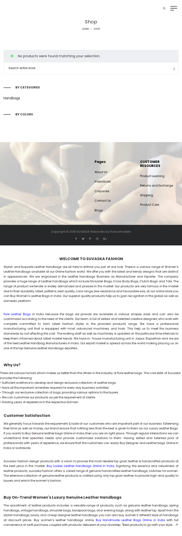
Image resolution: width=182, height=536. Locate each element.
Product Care (149, 205)
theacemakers (120, 232)
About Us (101, 172)
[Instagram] (97, 239)
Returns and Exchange (156, 185)
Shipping (146, 195)
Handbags (12, 98)
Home (85, 29)
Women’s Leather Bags (33, 296)
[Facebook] (76, 239)
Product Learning (152, 176)
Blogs (99, 210)
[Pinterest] (90, 239)
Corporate (102, 191)
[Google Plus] (105, 239)
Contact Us (103, 201)
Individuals (103, 181)
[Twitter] (83, 239)
